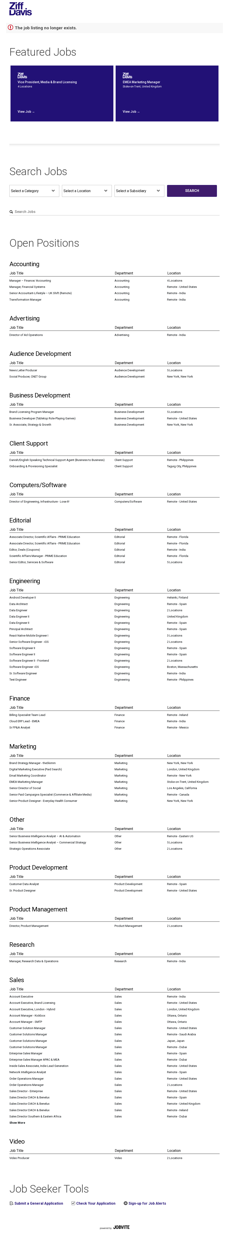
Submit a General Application (38, 1203)
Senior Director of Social (25, 788)
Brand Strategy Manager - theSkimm (32, 763)
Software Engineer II (22, 648)
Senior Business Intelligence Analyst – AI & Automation (45, 836)
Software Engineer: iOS (24, 667)
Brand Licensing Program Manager (31, 412)
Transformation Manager (25, 299)
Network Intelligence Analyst (27, 1072)
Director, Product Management (29, 926)
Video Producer (19, 1158)
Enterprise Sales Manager (25, 1053)
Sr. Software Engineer (23, 673)
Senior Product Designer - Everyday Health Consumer (43, 801)
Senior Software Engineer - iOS (29, 641)
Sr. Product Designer (22, 890)
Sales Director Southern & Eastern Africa (35, 1116)
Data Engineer (18, 610)
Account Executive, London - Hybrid (32, 1009)
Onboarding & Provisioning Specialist (33, 466)
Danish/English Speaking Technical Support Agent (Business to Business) (57, 460)
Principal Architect (21, 629)
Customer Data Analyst (24, 884)
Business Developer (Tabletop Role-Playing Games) (42, 418)
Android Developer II (22, 597)
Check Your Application (95, 1203)
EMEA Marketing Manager (26, 781)
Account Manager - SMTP (25, 1021)
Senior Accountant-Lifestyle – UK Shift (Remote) (40, 293)
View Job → (26, 111)
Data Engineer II (19, 616)
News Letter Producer (23, 370)
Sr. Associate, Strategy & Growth (30, 424)
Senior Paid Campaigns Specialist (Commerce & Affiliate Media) (50, 794)
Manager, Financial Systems (27, 287)
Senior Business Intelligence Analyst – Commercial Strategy (47, 842)
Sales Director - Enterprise (26, 1091)
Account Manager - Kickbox (27, 1015)
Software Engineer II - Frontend (29, 660)
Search (192, 191)
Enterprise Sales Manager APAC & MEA (34, 1059)
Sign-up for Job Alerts (147, 1203)
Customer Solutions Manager (28, 1034)
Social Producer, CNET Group (28, 376)
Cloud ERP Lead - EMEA (24, 721)
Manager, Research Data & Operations (33, 961)
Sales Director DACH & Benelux (29, 1097)
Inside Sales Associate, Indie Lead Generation (38, 1066)
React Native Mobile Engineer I (28, 635)
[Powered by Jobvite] (114, 1232)
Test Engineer (18, 679)
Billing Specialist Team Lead (27, 715)
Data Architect (18, 604)
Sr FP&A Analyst (19, 727)
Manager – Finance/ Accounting (30, 280)
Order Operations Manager (26, 1078)
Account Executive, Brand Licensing (32, 1002)
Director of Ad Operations (26, 335)
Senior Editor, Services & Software (31, 562)
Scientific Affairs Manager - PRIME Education (38, 556)
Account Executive (21, 996)
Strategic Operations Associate (29, 848)
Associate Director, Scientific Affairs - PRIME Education (44, 537)
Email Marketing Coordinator (27, 775)
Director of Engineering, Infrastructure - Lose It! (39, 501)
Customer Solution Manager (27, 1028)
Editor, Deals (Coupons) (24, 549)
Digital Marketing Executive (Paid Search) (35, 769)
